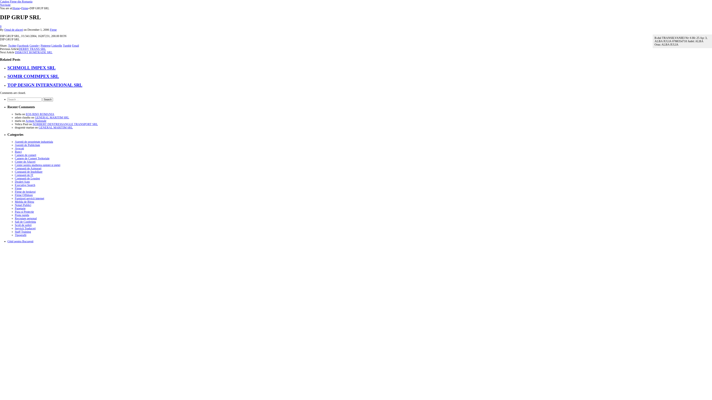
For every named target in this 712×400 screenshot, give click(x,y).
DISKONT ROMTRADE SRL (33, 52)
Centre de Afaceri (25, 161)
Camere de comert (25, 155)
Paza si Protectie (24, 211)
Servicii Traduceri (25, 228)
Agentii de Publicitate (27, 145)
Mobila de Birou (24, 201)
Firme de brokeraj (25, 191)
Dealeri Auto (22, 181)
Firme (53, 29)
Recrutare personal (26, 218)
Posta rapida (22, 215)
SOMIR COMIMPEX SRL (33, 76)
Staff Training (23, 231)
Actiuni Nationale (36, 120)
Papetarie (20, 208)
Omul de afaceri (13, 29)
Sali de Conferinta (25, 221)
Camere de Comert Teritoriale (32, 158)
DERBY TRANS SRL (32, 49)
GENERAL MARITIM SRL (52, 117)
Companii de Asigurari (28, 168)
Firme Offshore (24, 195)
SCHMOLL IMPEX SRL (31, 67)
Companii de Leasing (27, 178)
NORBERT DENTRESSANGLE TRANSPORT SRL (65, 124)
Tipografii (20, 235)
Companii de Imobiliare (28, 171)
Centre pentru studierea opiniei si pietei (37, 165)
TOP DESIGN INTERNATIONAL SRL (44, 85)
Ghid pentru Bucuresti (20, 241)
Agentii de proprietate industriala (34, 141)
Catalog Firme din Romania (16, 1)
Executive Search (25, 185)
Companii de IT (24, 175)
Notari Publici (23, 205)
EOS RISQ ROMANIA (40, 114)
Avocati (19, 148)
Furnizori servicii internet (29, 198)
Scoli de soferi (23, 225)
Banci (18, 151)
